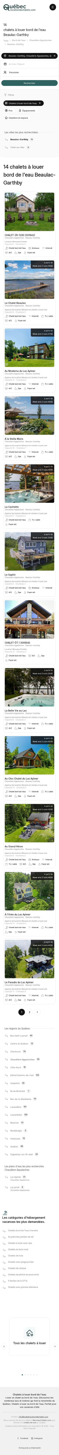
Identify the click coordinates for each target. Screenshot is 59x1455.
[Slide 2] (25, 1374)
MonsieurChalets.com (42, 1420)
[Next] (55, 1346)
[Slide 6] (36, 1374)
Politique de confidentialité (29, 1448)
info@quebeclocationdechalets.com (33, 1417)
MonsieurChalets (19, 242)
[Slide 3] (28, 1374)
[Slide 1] (22, 1374)
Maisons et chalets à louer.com (34, 310)
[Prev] (4, 1346)
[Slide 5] (33, 1374)
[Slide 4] (30, 1374)
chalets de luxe (30, 1423)
